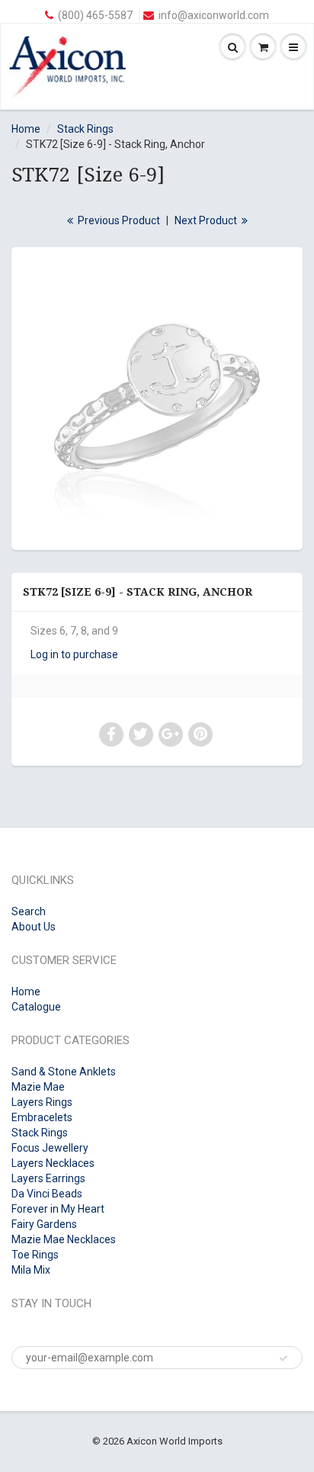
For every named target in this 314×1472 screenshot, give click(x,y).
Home (25, 129)
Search (28, 911)
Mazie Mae (38, 1087)
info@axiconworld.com (214, 15)
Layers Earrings (48, 1178)
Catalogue (36, 1007)
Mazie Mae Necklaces (63, 1239)
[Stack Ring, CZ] (157, 396)
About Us (33, 927)
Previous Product (117, 220)
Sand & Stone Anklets (63, 1071)
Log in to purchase (74, 654)
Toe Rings (35, 1255)
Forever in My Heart (57, 1209)
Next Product (207, 220)
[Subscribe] (283, 1358)
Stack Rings (85, 129)
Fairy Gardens (44, 1224)
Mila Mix (30, 1270)
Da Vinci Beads (46, 1194)
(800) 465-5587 (95, 15)
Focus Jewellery (49, 1148)
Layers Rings (41, 1102)
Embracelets (41, 1117)
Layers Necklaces (53, 1163)
